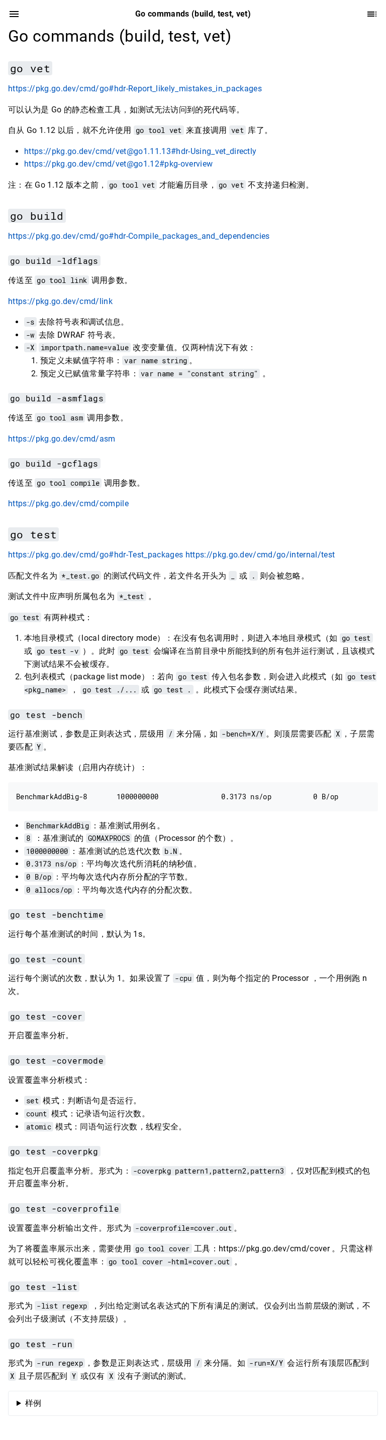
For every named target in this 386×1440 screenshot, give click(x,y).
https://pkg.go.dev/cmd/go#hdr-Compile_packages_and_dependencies (139, 236)
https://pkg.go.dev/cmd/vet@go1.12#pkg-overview (118, 164)
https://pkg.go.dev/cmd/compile (68, 503)
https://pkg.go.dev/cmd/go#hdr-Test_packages (95, 554)
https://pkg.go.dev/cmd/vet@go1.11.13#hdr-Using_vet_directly (140, 151)
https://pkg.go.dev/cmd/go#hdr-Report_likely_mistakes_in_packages (135, 88)
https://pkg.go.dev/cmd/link (60, 301)
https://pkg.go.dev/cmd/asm (62, 439)
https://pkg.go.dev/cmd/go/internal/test (260, 554)
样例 (33, 1403)
